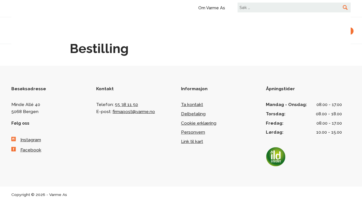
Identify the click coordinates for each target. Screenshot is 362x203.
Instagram (30, 139)
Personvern (193, 132)
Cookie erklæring (198, 123)
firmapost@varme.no (134, 111)
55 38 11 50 (126, 104)
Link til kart (192, 141)
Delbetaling (193, 113)
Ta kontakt (192, 104)
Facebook (30, 150)
